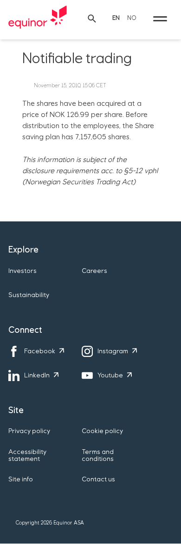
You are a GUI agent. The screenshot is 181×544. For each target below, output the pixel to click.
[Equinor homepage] (37, 18)
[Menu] (160, 18)
